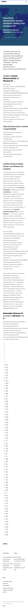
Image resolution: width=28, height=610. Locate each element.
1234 (7, 432)
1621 (7, 427)
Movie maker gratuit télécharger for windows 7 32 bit (19, 559)
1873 (7, 511)
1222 (7, 461)
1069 (7, 430)
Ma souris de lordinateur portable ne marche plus (19, 566)
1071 (7, 425)
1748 (7, 498)
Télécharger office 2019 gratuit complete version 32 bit (8, 566)
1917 (7, 385)
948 (7, 445)
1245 (7, 417)
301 (7, 412)
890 (7, 406)
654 (7, 513)
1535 (7, 526)
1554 (7, 388)
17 (6, 492)
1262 (7, 516)
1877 (7, 451)
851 (6, 464)
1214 (7, 375)
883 (7, 372)
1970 (7, 524)
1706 (7, 409)
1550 (7, 448)
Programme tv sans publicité (11, 41)
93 (6, 453)
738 (7, 474)
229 (7, 503)
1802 (7, 401)
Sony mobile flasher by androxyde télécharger (8, 559)
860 (7, 485)
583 (7, 495)
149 (6, 443)
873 (7, 500)
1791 (7, 529)
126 (6, 396)
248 (7, 378)
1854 (7, 487)
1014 (7, 521)
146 (6, 519)
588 (7, 391)
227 (6, 469)
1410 (7, 404)
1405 (7, 532)
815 (6, 380)
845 (7, 435)
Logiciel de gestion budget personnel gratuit (8, 590)
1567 (7, 414)
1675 (7, 482)
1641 (7, 534)
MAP (4, 606)
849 (7, 508)
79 (6, 456)
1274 (7, 367)
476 (7, 466)
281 (6, 398)
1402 (7, 422)
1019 (7, 459)
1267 (7, 479)
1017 (7, 490)
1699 (7, 393)
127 (6, 440)
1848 (7, 419)
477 (7, 506)
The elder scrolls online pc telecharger (7, 583)
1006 (7, 383)
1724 (7, 370)
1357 (7, 472)
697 (7, 364)
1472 (7, 438)
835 (7, 477)
